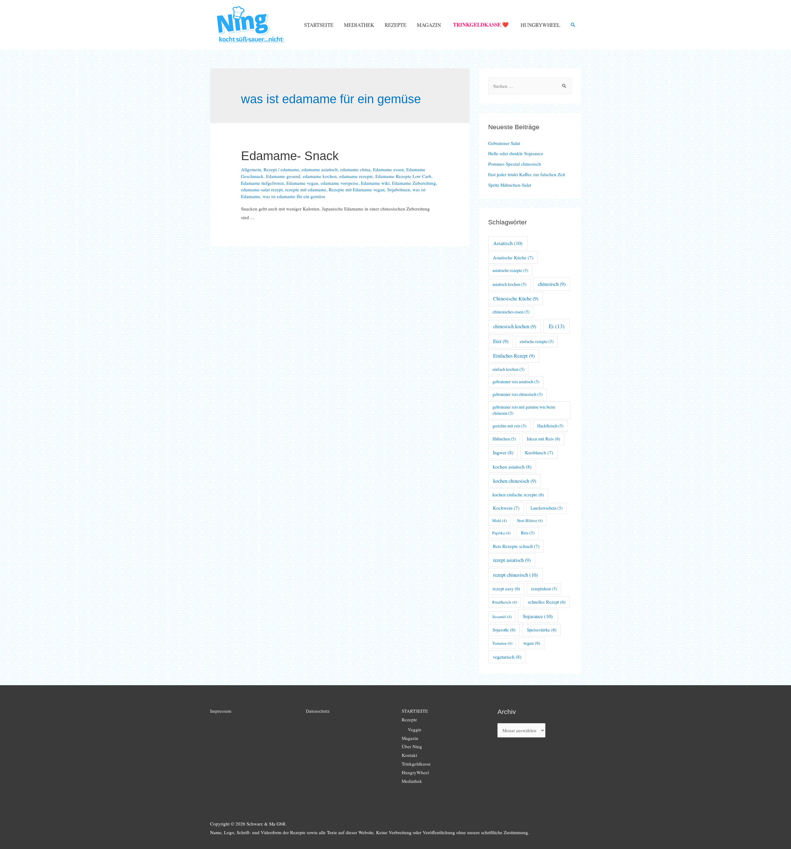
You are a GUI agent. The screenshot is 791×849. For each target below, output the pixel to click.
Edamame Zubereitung (414, 183)
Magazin (429, 24)
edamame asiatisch (320, 169)
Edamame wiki (375, 183)
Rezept (270, 169)
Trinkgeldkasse (416, 764)
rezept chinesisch (515, 574)
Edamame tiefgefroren (262, 183)
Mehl (499, 520)
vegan (531, 643)
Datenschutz (318, 711)
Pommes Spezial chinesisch (514, 164)
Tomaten (502, 643)
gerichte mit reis (510, 426)
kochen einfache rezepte (518, 495)
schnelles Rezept (546, 602)
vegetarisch (507, 656)
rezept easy (506, 589)
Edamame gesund (283, 176)
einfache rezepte (537, 341)
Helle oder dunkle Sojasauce (515, 153)
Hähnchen (504, 439)
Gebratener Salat (504, 143)
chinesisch (551, 284)
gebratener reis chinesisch (518, 394)
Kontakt (409, 755)
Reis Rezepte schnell (516, 546)
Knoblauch (539, 452)
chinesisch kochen (514, 326)
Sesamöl (502, 616)
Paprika (501, 533)
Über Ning (412, 746)
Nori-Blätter (530, 520)
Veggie (414, 729)
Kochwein (506, 508)
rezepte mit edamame (305, 189)
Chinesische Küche (515, 298)
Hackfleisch (550, 426)
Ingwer (503, 452)
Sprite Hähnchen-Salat (509, 185)
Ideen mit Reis (543, 439)
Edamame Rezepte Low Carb (403, 176)
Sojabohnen (398, 189)
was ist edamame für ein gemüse (294, 196)
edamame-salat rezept (262, 189)
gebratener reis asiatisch (516, 381)
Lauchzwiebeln (547, 508)
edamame (290, 169)
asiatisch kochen (510, 284)
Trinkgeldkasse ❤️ (481, 24)
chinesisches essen (511, 312)
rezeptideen (544, 589)
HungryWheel (540, 24)
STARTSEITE (318, 24)
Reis (528, 533)
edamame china (355, 169)
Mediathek (359, 24)
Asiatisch (507, 243)
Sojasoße (504, 630)
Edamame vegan (302, 183)
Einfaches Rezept (514, 355)
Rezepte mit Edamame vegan (357, 189)
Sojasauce (538, 616)
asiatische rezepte (510, 270)
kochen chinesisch (514, 481)
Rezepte (395, 24)
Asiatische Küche (513, 257)
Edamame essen (388, 169)
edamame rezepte (356, 176)
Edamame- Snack (290, 156)
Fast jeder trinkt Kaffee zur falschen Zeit (526, 174)
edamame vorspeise (339, 183)
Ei (557, 326)
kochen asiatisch (512, 466)
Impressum (220, 711)
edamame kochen (320, 176)
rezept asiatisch (512, 560)
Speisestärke (541, 630)
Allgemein (251, 169)
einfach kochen (509, 369)
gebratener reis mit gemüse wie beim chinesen (524, 410)
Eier (500, 341)
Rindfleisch (504, 602)
